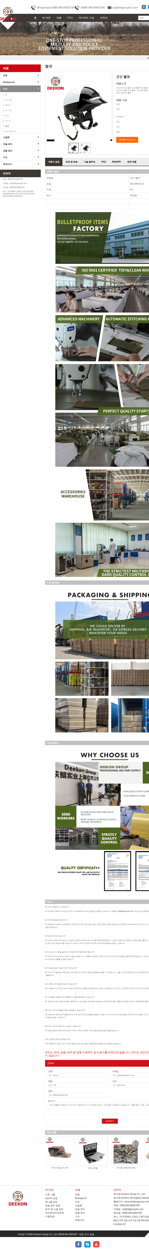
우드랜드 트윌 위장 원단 (126, 1168)
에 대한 (46, 17)
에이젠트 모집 (86, 17)
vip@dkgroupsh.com (125, 7)
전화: (50, 1091)
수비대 (8, 121)
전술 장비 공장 (52, 1205)
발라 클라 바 (10, 131)
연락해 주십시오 (127, 140)
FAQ (70, 17)
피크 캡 (8, 100)
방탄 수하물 (92, 1168)
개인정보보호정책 (54, 1213)
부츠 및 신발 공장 (54, 1209)
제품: (50, 1081)
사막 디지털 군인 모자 (59, 1168)
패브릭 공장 (51, 1198)
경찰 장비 (7, 150)
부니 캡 (8, 110)
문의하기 (110, 1121)
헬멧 (7, 126)
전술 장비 (7, 144)
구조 (5, 157)
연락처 (104, 17)
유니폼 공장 (51, 1202)
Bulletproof (9, 82)
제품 (58, 17)
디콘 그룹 (50, 1194)
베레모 (8, 105)
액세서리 (7, 164)
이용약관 (50, 1216)
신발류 (6, 137)
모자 (5, 89)
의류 (5, 75)
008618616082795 (93, 7)
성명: (51, 1071)
